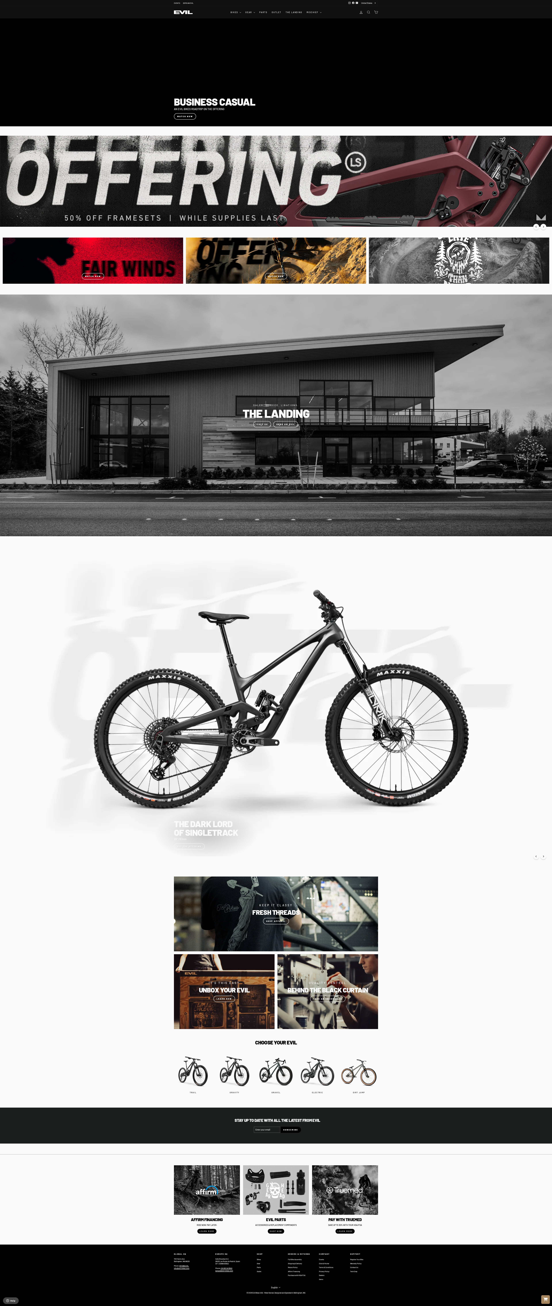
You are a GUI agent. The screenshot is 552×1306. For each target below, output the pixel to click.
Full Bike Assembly (295, 1259)
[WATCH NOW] (93, 261)
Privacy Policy (324, 1271)
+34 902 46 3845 (226, 1268)
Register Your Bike (356, 1259)
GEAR (249, 12)
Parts (259, 1267)
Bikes (259, 1259)
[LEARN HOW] (224, 991)
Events (321, 1259)
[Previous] (536, 227)
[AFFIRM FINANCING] (207, 1190)
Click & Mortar (324, 1263)
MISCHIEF (313, 12)
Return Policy (293, 1267)
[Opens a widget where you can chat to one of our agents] (11, 1301)
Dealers (321, 1275)
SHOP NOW (276, 1231)
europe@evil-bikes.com (224, 1271)
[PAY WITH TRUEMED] (345, 1190)
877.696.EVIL (184, 1266)
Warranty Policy (356, 1263)
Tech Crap (353, 1271)
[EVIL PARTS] (276, 1190)
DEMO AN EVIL (188, 3)
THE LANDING (294, 12)
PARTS (263, 12)
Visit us (262, 424)
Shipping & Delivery (295, 1263)
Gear (258, 1263)
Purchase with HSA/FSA (296, 1275)
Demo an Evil (285, 424)
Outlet (259, 1271)
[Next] (543, 227)
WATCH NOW (185, 116)
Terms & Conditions (326, 1267)
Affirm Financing (294, 1271)
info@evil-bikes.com (181, 1268)
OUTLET (276, 12)
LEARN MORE (206, 1231)
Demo (321, 1279)
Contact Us (354, 1267)
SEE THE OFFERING (189, 846)
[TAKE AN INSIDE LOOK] (327, 991)
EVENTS (177, 3)
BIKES (235, 12)
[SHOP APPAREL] (276, 914)
